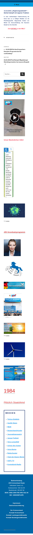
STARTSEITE (10, 37)
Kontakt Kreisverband (16, 513)
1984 (9, 391)
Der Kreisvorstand (16, 510)
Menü (17, 4)
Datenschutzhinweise (9, 529)
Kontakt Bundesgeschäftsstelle (16, 517)
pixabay (7, 221)
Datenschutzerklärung (16, 505)
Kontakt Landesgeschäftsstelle (16, 515)
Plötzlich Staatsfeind (14, 402)
